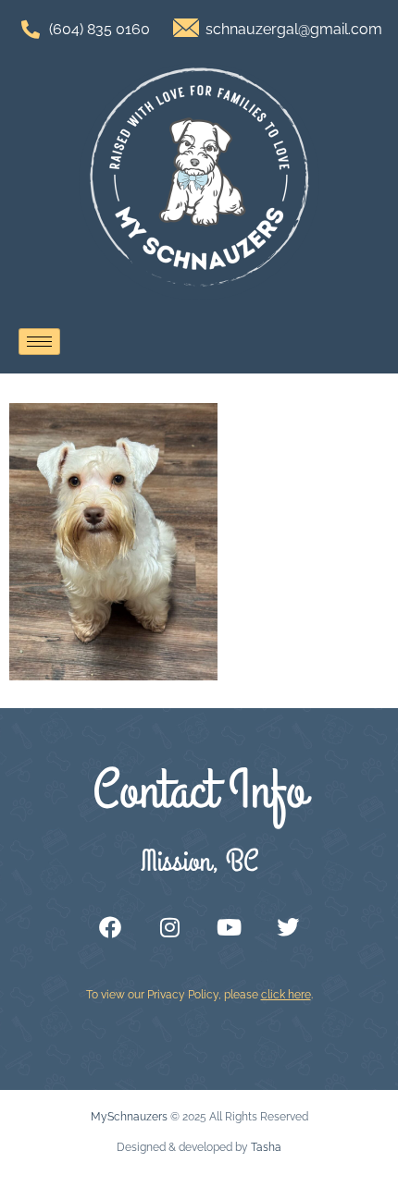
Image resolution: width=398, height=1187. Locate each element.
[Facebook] (110, 927)
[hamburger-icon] (39, 341)
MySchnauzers (129, 1116)
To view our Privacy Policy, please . (199, 994)
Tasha (266, 1147)
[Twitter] (287, 927)
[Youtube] (228, 927)
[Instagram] (169, 927)
